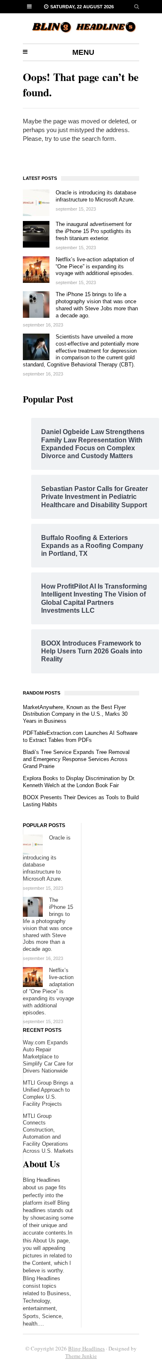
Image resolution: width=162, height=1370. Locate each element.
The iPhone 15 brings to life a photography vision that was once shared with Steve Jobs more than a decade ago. (97, 305)
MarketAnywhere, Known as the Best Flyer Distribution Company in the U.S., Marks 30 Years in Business (75, 714)
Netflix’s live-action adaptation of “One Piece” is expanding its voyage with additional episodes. (95, 266)
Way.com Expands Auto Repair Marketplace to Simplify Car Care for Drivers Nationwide (48, 1056)
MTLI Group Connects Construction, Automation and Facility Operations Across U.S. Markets (48, 1133)
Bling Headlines (86, 1348)
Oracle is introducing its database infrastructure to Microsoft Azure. (96, 196)
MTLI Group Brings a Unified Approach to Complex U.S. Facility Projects (48, 1093)
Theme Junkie (81, 1356)
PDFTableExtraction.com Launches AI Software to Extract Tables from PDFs (80, 736)
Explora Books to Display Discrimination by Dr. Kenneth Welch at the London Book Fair (79, 781)
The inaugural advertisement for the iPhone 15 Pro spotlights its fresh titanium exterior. (94, 231)
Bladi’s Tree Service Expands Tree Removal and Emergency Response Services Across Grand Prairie (76, 759)
